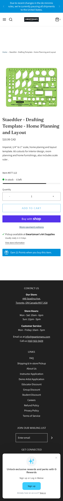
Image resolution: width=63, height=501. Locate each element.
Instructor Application (31, 374)
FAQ (31, 358)
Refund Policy (31, 405)
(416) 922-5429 (35, 341)
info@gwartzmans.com (37, 336)
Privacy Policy (31, 410)
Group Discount (31, 389)
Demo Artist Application (31, 379)
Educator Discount (32, 384)
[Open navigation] (4, 19)
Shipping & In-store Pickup (31, 363)
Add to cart (31, 208)
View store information (15, 242)
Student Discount (31, 394)
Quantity (6, 189)
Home (4, 52)
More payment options (31, 227)
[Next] (59, 6)
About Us (32, 368)
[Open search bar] (12, 19)
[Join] (51, 437)
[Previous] (3, 6)
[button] (31, 87)
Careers (31, 400)
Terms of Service (31, 416)
